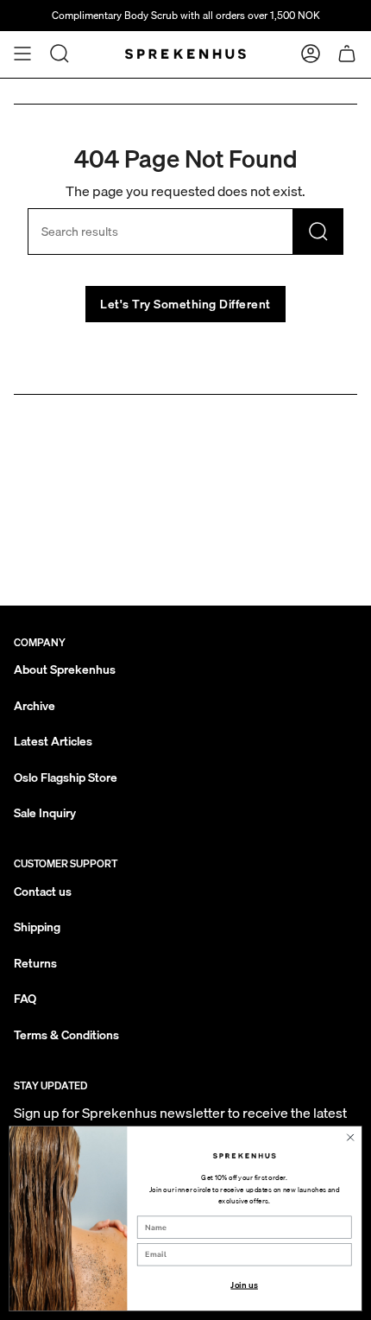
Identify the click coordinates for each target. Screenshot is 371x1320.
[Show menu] (22, 53)
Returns (35, 963)
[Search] (318, 231)
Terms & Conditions (66, 1034)
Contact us (43, 891)
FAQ (25, 998)
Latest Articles (53, 741)
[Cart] (347, 53)
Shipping (37, 926)
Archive (34, 705)
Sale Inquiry (45, 812)
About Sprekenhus (65, 669)
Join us (243, 1284)
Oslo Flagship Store (65, 777)
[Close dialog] (350, 1137)
